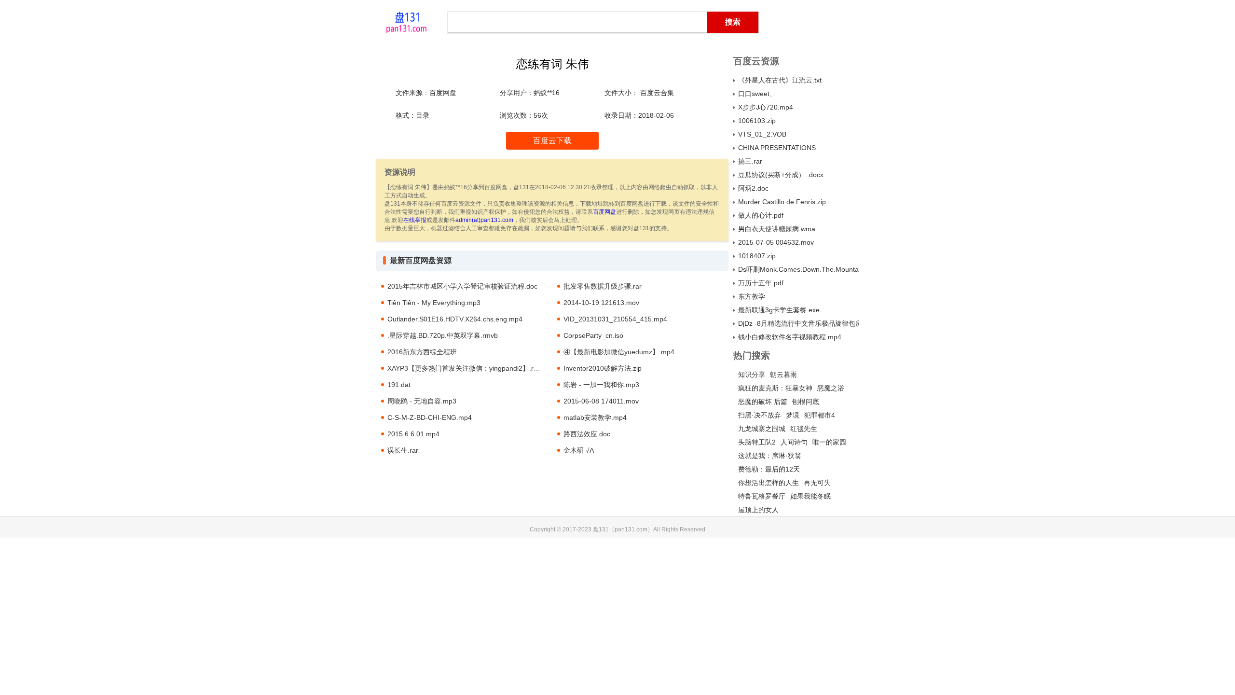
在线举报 (414, 220)
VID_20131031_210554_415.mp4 (615, 319)
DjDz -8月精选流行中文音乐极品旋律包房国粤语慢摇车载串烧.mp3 (798, 323)
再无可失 (817, 482)
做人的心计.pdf (760, 215)
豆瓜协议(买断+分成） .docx (780, 175)
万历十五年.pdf (760, 283)
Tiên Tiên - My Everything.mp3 (433, 302)
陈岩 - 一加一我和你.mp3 (601, 385)
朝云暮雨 (783, 374)
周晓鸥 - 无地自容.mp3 (421, 401)
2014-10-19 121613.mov (601, 302)
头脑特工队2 (757, 442)
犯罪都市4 (819, 415)
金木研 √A (578, 450)
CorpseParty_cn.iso (593, 335)
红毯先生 (803, 428)
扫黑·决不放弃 (759, 415)
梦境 (792, 415)
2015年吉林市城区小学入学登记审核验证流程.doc (462, 286)
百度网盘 (604, 211)
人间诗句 (794, 442)
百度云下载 (552, 141)
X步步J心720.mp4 (765, 107)
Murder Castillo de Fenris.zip (782, 202)
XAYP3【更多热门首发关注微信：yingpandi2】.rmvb (467, 368)
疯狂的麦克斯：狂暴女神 (775, 388)
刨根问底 (805, 401)
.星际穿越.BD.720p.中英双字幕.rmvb (442, 335)
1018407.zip (757, 256)
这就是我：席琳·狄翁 (769, 455)
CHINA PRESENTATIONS (777, 148)
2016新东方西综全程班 (422, 352)
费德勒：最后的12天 (769, 469)
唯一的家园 (829, 442)
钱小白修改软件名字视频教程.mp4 (789, 337)
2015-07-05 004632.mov (776, 242)
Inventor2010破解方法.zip (602, 368)
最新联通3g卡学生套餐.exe (779, 310)
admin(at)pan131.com (484, 220)
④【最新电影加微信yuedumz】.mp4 (618, 352)
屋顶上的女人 (758, 510)
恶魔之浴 (830, 388)
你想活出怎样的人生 (768, 482)
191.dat (399, 385)
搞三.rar (750, 161)
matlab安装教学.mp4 (595, 417)
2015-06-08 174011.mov (601, 401)
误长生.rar (402, 450)
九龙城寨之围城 (761, 428)
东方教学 (751, 296)
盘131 (406, 21)
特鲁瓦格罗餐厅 (761, 496)
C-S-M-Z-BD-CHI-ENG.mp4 (429, 417)
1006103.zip (757, 121)
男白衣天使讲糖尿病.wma (776, 229)
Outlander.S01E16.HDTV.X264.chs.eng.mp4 (454, 319)
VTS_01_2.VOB (762, 134)
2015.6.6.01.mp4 (413, 434)
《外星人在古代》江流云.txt (780, 80)
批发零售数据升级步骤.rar (602, 286)
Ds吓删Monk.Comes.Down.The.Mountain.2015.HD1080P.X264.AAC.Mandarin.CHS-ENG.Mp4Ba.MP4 (798, 269)
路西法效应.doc (586, 434)
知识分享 (751, 374)
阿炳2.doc (753, 188)
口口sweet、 (757, 93)
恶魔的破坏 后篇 (762, 401)
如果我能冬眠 (810, 496)
